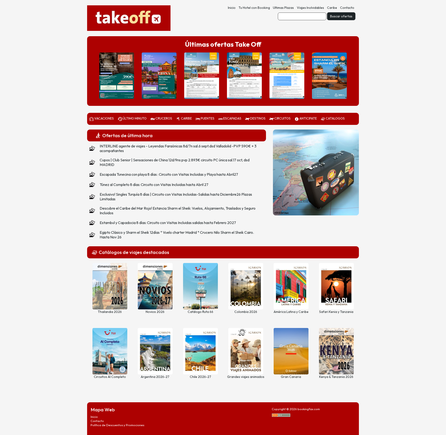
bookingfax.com (309, 409)
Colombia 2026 (245, 312)
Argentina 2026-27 (155, 377)
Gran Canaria (291, 377)
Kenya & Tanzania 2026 (336, 377)
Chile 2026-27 (200, 377)
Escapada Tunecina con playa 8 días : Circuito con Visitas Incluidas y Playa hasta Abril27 (169, 174)
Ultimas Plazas (283, 8)
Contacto (347, 8)
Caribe (332, 8)
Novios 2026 (155, 312)
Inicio (232, 8)
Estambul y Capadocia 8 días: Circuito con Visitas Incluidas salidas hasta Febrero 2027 (168, 222)
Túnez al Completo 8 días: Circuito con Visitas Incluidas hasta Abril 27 (154, 184)
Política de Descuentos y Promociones (117, 425)
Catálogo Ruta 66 (200, 312)
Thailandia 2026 (110, 312)
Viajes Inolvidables (310, 8)
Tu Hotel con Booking (254, 8)
